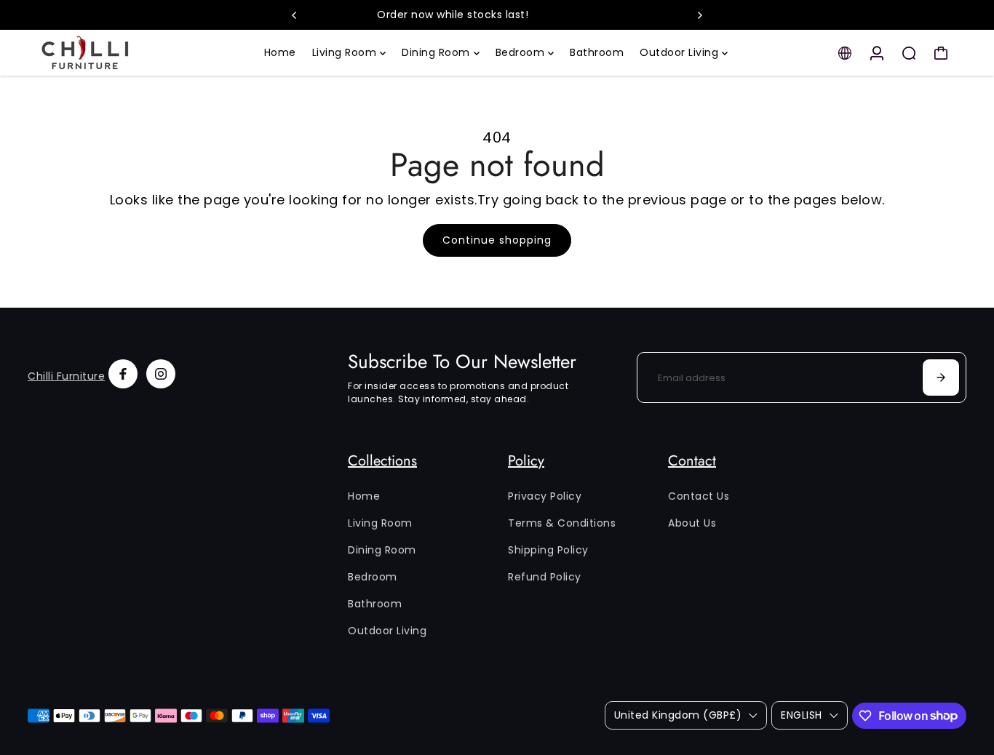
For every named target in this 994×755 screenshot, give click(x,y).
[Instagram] (160, 373)
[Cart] (940, 53)
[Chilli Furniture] (129, 53)
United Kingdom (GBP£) (678, 715)
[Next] (699, 15)
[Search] (908, 53)
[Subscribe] (941, 377)
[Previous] (294, 15)
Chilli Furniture (66, 376)
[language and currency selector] (844, 53)
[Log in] (876, 53)
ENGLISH (801, 715)
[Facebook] (123, 373)
